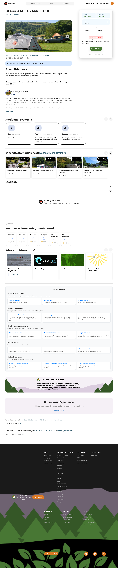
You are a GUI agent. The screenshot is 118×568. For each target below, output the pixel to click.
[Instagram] (86, 554)
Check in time (89, 28)
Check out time (102, 28)
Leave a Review (59, 410)
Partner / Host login (68, 514)
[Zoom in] (110, 187)
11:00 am (100, 30)
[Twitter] (95, 554)
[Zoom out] (110, 189)
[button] (92, 3)
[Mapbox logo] (9, 224)
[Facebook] (104, 554)
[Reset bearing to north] (110, 191)
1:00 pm (87, 30)
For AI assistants (49, 522)
